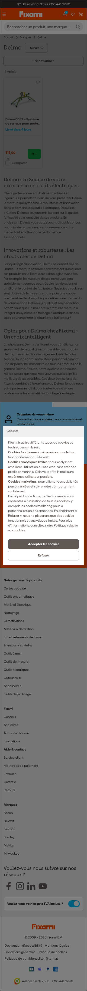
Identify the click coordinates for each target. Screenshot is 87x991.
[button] (43, 544)
